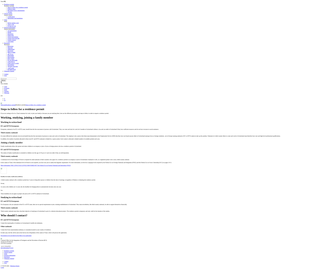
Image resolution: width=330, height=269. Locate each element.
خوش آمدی (11, 68)
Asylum (10, 12)
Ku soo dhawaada (12, 60)
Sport (5, 89)
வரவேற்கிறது (11, 62)
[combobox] (9, 79)
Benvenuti (10, 51)
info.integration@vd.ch (7, 248)
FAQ (5, 75)
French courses (8, 13)
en (4, 100)
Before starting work (13, 23)
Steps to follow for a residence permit (18, 7)
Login (2, 267)
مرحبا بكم (10, 54)
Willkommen (11, 49)
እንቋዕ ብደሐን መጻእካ (13, 63)
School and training (13, 37)
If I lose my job (12, 26)
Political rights (11, 9)
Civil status (11, 41)
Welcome (10, 47)
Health (9, 32)
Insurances (10, 34)
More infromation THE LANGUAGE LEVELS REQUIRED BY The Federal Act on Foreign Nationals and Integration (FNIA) (36, 165)
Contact (6, 74)
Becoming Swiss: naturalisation (16, 10)
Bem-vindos (11, 58)
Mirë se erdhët (11, 52)
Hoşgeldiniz (11, 65)
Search (2, 1)
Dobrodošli (11, 55)
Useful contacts (12, 40)
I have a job (11, 24)
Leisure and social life (13, 38)
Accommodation (12, 30)
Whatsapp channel (9, 71)
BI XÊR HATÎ (12, 69)
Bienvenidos (11, 57)
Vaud (5, 86)
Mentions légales (14, 266)
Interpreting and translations (15, 18)
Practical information (9, 27)
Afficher (3, 80)
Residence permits (9, 4)
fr (4, 98)
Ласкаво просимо (13, 66)
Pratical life (11, 35)
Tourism (6, 91)
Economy (6, 88)
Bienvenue (10, 46)
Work (5, 20)
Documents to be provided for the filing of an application (16, 235)
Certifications (11, 16)
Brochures (7, 43)
